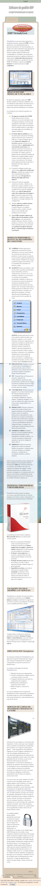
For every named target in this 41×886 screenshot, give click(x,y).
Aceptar (12, 884)
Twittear (30, 871)
